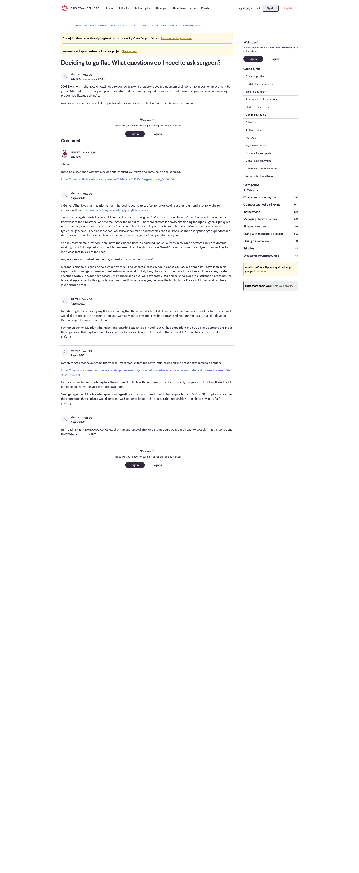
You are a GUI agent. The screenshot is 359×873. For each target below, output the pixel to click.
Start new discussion (257, 107)
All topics (251, 122)
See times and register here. (176, 38)
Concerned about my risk (270, 197)
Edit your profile (255, 76)
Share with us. (129, 51)
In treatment (270, 212)
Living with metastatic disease (270, 234)
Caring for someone (270, 241)
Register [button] (157, 134)
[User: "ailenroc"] (64, 76)
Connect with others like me (270, 205)
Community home (256, 114)
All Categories (251, 190)
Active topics (253, 130)
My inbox (251, 138)
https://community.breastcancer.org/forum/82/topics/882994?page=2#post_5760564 (117, 179)
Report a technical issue (259, 176)
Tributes (270, 248)
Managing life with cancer (270, 219)
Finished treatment (270, 226)
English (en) (244, 8)
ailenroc (75, 74)
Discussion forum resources (270, 256)
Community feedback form (261, 168)
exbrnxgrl (76, 152)
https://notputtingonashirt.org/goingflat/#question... (119, 210)
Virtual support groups (258, 161)
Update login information (260, 84)
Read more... (261, 271)
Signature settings (256, 91)
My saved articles (256, 145)
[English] (80, 8)
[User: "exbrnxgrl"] (64, 154)
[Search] (258, 8)
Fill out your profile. (282, 286)
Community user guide (258, 153)
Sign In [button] (135, 134)
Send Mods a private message (263, 99)
